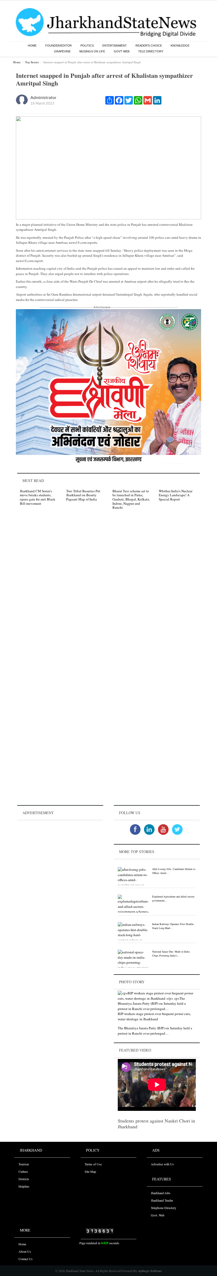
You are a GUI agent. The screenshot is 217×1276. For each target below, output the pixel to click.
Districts (24, 1179)
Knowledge (180, 45)
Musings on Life (92, 51)
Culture (23, 1171)
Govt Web (121, 51)
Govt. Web (157, 1215)
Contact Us (26, 1259)
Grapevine (62, 51)
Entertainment (114, 45)
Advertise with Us (162, 1164)
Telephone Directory (163, 1208)
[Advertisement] (60, 855)
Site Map (90, 1171)
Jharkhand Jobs (160, 1193)
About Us (25, 1251)
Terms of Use (93, 1164)
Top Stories (32, 62)
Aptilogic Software (149, 1271)
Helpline (24, 1186)
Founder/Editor (58, 45)
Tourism (24, 1164)
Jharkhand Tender (162, 1200)
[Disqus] (108, 589)
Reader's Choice (148, 45)
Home (32, 45)
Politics (87, 45)
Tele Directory (150, 51)
